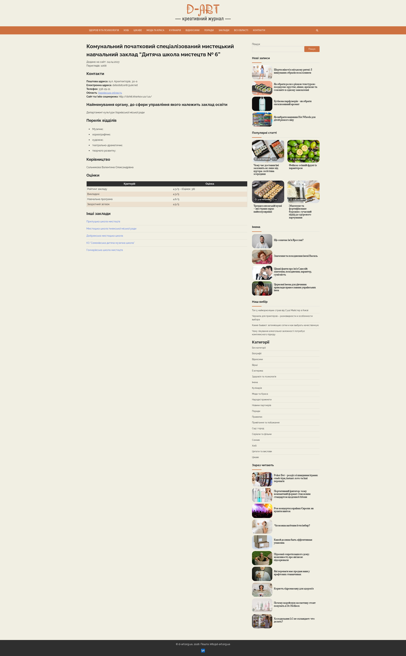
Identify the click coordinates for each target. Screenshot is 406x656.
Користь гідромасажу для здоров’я (294, 588)
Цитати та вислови (262, 451)
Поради (209, 30)
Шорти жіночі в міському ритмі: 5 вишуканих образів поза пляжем (293, 71)
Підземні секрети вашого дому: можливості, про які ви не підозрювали (292, 557)
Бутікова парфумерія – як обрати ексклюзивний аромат (292, 103)
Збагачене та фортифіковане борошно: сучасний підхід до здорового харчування (300, 211)
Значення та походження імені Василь (296, 256)
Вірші (255, 365)
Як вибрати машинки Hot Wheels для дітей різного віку (294, 119)
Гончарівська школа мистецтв (104, 250)
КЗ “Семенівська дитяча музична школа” (110, 242)
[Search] (317, 30)
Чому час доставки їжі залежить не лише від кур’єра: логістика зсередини (266, 170)
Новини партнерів (261, 405)
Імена (255, 382)
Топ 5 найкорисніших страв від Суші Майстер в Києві (280, 310)
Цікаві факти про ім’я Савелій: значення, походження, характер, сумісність (293, 271)
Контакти (259, 30)
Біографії (256, 353)
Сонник (256, 440)
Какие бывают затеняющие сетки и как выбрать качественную (285, 325)
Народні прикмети (262, 399)
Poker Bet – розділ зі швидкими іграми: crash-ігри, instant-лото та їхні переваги (296, 478)
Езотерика (257, 370)
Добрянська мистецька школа (104, 235)
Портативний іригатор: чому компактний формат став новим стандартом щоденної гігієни (292, 494)
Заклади (224, 30)
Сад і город (258, 428)
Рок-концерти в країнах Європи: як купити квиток (294, 510)
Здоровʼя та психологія (104, 30)
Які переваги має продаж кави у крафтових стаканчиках (292, 573)
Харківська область (110, 92)
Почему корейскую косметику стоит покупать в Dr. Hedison (295, 604)
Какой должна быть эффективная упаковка (293, 541)
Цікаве (138, 30)
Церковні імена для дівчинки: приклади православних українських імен (295, 287)
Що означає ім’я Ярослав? (288, 240)
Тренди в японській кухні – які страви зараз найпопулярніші (268, 208)
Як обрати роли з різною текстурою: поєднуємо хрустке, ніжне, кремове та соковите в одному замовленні (295, 87)
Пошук (256, 44)
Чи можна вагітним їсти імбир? (292, 525)
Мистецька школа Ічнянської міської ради (111, 228)
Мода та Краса (155, 30)
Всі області (241, 30)
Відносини (193, 30)
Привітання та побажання (265, 422)
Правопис (257, 417)
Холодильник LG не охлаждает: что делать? (294, 620)
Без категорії (259, 347)
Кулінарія (175, 30)
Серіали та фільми (262, 434)
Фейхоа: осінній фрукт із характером (303, 167)
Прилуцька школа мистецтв (103, 221)
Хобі (126, 30)
